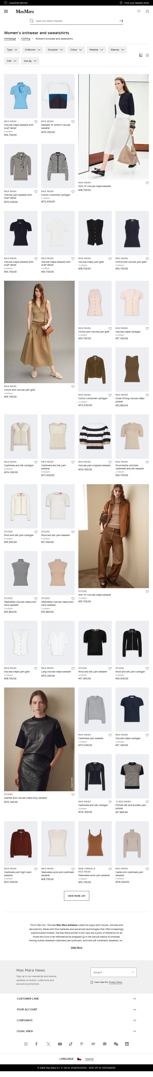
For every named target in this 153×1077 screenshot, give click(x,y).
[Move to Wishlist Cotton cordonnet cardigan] (73, 191)
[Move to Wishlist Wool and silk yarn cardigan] (36, 532)
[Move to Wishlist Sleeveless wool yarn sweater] (110, 869)
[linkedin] (127, 1044)
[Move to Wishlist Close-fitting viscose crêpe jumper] (147, 395)
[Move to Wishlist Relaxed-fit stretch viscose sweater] (73, 121)
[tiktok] (71, 1044)
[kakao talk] (104, 1044)
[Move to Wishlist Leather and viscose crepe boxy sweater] (73, 794)
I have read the (108, 982)
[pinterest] (82, 1044)
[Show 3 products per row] (140, 55)
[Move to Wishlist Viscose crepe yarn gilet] (110, 258)
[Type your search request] (121, 21)
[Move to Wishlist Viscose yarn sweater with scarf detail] (36, 191)
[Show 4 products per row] (147, 55)
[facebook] (37, 1044)
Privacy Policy (115, 982)
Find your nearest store (136, 2)
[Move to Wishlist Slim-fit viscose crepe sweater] (147, 183)
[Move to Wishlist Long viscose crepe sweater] (73, 668)
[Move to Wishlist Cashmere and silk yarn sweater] (73, 462)
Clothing (25, 38)
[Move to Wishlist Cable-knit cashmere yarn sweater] (147, 869)
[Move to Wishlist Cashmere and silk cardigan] (36, 462)
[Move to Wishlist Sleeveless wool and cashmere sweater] (73, 869)
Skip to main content (14, 2)
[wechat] (116, 1044)
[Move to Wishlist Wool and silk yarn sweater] (73, 532)
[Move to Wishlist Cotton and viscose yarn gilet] (147, 258)
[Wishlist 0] (138, 11)
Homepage (10, 38)
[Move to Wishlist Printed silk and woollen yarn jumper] (147, 802)
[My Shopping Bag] (147, 11)
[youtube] (60, 1044)
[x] (48, 1044)
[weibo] (93, 1044)
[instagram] (26, 1044)
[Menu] (6, 11)
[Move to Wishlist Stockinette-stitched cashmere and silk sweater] (147, 462)
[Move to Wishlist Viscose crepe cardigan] (147, 328)
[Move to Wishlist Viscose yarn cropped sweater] (110, 462)
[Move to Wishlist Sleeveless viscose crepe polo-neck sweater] (36, 598)
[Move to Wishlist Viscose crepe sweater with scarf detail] (36, 121)
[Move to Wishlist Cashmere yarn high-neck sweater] (36, 869)
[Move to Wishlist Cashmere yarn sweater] (110, 735)
